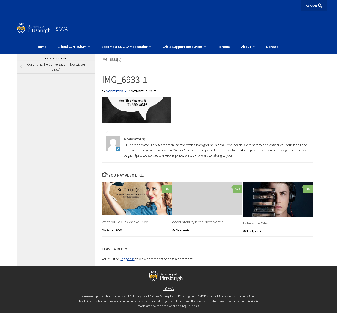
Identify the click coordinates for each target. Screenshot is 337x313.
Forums (223, 46)
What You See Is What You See (125, 221)
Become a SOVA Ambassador (124, 46)
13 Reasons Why (255, 223)
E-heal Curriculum (72, 46)
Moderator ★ (116, 91)
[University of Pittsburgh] (34, 32)
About (246, 46)
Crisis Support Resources (182, 46)
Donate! (272, 46)
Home (41, 46)
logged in (128, 259)
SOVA (61, 28)
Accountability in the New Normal (198, 221)
